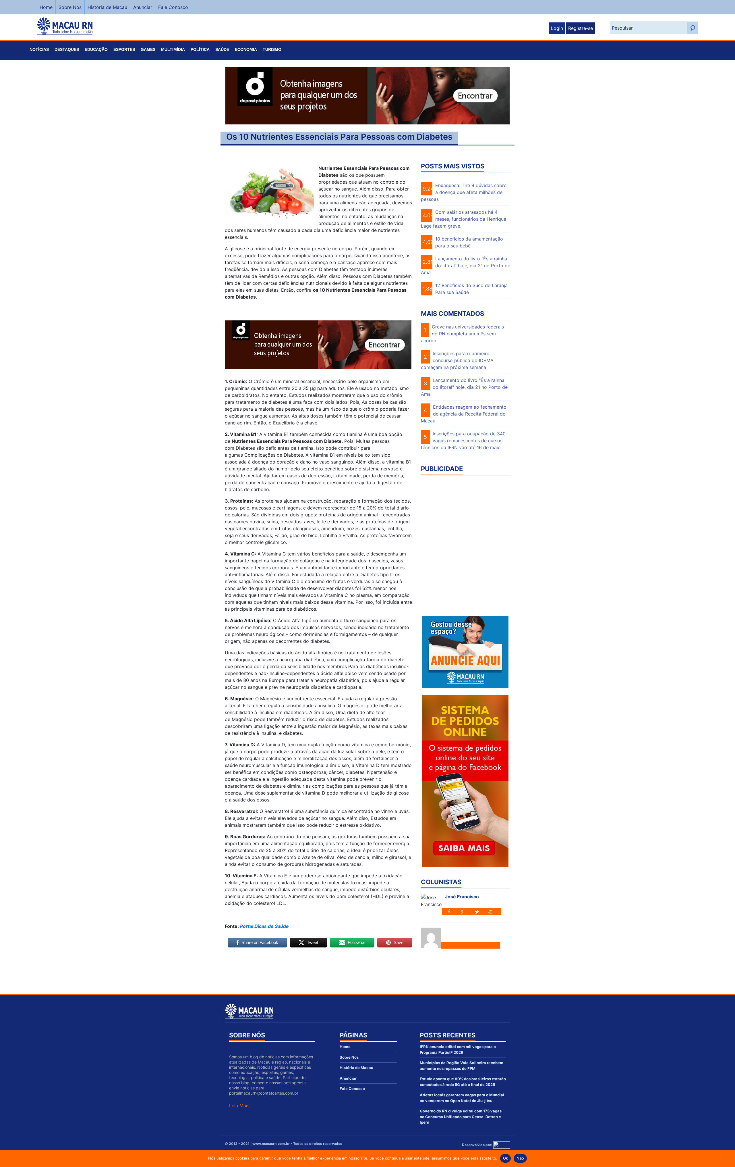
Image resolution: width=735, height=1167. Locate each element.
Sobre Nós (70, 7)
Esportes (124, 49)
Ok (505, 1158)
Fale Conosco (173, 7)
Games (148, 49)
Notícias (39, 49)
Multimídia (173, 49)
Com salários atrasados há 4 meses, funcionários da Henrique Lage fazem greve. (463, 219)
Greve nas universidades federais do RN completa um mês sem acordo (462, 333)
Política (200, 49)
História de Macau (107, 7)
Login (557, 28)
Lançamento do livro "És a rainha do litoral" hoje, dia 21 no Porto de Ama (464, 387)
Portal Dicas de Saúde (264, 926)
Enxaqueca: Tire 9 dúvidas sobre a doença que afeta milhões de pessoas (463, 192)
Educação (96, 49)
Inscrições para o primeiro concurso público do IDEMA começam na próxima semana (457, 360)
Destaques (67, 49)
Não (520, 1158)
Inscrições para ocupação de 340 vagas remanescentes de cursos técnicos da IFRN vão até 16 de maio (463, 440)
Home (46, 7)
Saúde (222, 49)
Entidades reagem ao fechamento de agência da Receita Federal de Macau (463, 414)
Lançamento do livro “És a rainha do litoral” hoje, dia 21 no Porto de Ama (465, 265)
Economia (246, 49)
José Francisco (462, 896)
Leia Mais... (241, 1105)
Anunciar (142, 7)
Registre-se (580, 28)
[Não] (728, 1158)
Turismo (272, 49)
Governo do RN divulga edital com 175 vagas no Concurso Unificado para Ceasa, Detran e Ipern (461, 1116)
